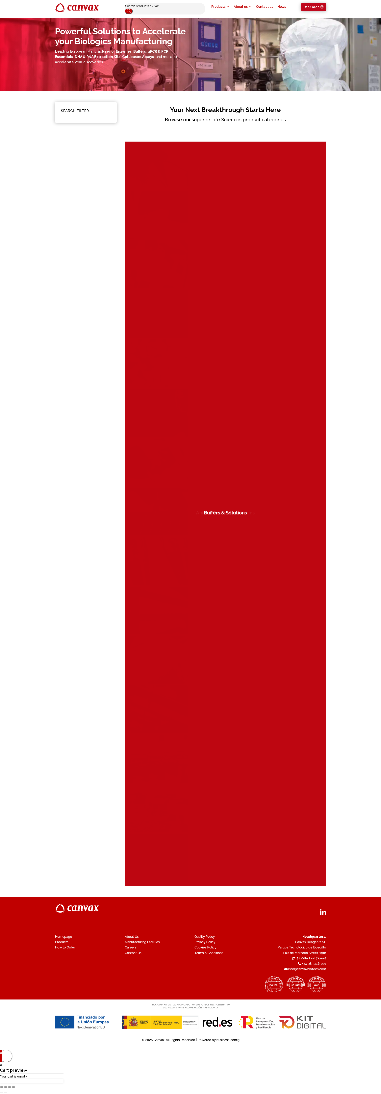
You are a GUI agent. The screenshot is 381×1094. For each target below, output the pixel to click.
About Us (132, 937)
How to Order (65, 947)
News (281, 7)
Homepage (63, 937)
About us (241, 7)
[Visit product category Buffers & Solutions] (158, 880)
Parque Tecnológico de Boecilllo (302, 947)
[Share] (5, 1087)
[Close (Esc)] (1, 1087)
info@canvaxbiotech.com (307, 969)
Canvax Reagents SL (310, 942)
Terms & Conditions (208, 953)
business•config (228, 1040)
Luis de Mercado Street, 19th (304, 953)
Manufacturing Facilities (142, 942)
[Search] (129, 11)
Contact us (264, 7)
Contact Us (133, 953)
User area (311, 7)
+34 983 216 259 (314, 964)
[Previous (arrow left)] (1, 1092)
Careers (130, 947)
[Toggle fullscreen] (9, 1087)
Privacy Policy (204, 942)
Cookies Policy (205, 947)
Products (218, 7)
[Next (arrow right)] (5, 1092)
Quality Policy (204, 937)
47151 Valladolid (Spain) (308, 958)
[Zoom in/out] (13, 1087)
